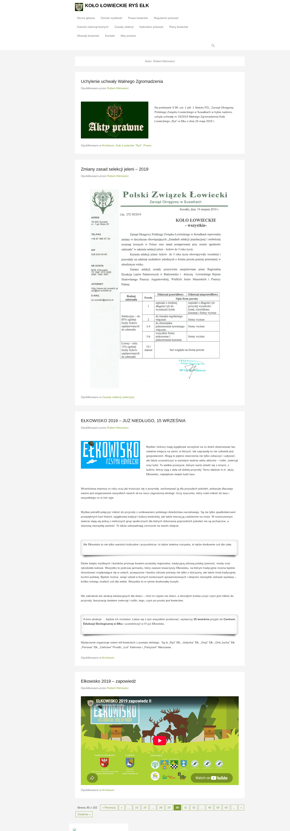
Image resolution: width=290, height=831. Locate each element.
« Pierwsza (109, 807)
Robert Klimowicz (118, 88)
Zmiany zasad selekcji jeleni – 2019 (114, 169)
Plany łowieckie (178, 26)
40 (209, 807)
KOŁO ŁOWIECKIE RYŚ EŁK (117, 5)
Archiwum (108, 145)
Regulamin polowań (166, 18)
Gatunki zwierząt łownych (93, 26)
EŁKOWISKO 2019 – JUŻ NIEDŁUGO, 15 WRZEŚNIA (133, 420)
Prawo (147, 145)
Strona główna (86, 18)
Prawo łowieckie (138, 18)
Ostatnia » (84, 814)
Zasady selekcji (124, 26)
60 (226, 807)
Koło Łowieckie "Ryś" (129, 145)
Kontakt (110, 35)
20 (145, 807)
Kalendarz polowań (151, 26)
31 (185, 807)
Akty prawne (128, 35)
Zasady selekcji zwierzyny (118, 397)
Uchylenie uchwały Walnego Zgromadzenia (122, 81)
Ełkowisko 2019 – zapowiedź (108, 681)
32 (194, 807)
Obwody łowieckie (88, 35)
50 (218, 807)
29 (169, 807)
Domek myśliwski (111, 18)
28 (160, 807)
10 (136, 807)
